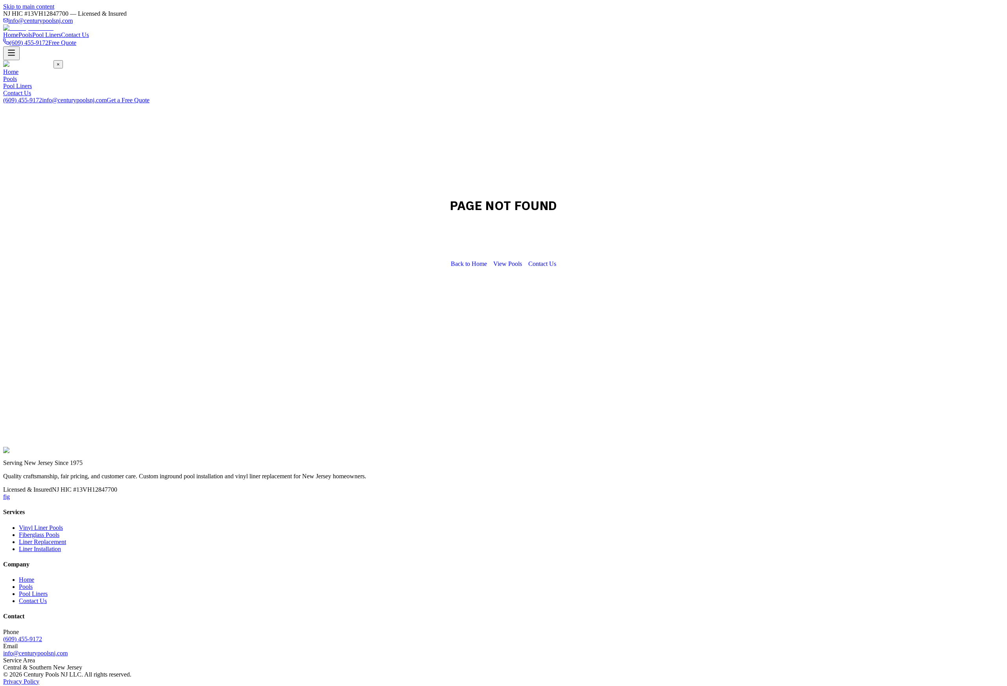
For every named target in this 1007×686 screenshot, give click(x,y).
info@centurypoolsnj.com (40, 20)
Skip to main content (28, 6)
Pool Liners (46, 34)
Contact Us (75, 34)
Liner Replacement (42, 541)
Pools (25, 34)
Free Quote (62, 42)
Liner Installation (40, 549)
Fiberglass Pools (39, 534)
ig (7, 496)
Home (10, 34)
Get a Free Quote (128, 100)
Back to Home (469, 263)
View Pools (507, 263)
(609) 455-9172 (22, 100)
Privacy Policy (21, 681)
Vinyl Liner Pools (41, 527)
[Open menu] (11, 53)
